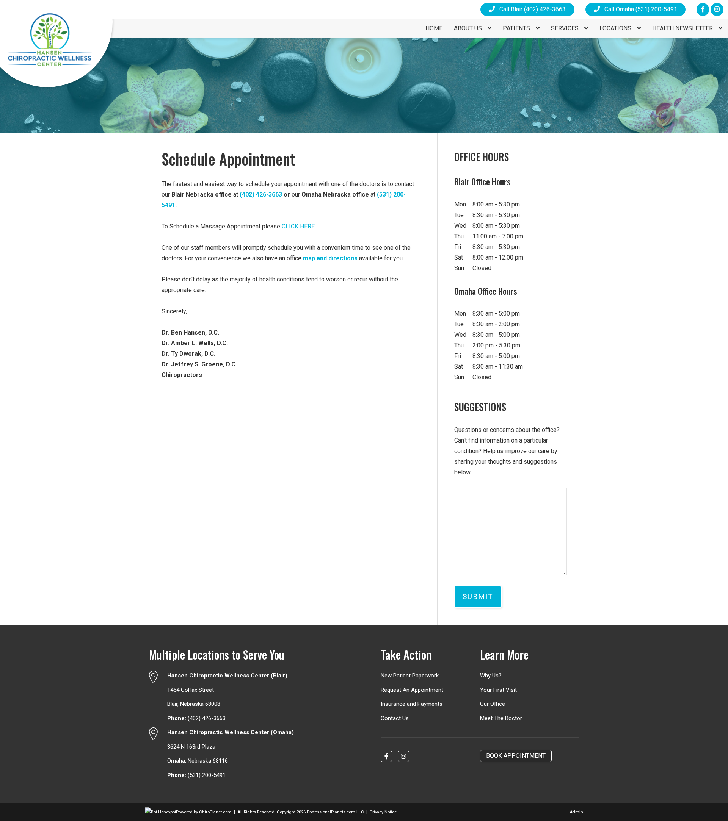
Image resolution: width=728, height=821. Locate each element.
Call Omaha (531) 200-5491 (638, 9)
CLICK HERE (298, 226)
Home (433, 28)
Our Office (492, 704)
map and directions (330, 258)
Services (565, 28)
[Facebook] (703, 9)
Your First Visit (498, 690)
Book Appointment (516, 755)
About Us (468, 28)
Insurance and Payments (411, 704)
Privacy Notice (383, 812)
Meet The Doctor (501, 718)
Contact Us (395, 718)
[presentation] (160, 812)
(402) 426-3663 (261, 194)
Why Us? (491, 675)
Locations (616, 28)
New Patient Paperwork (410, 675)
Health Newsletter (683, 28)
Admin (576, 812)
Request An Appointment (412, 690)
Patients (517, 28)
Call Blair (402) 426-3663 (530, 9)
